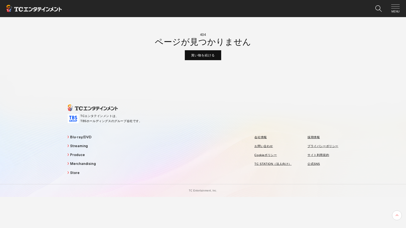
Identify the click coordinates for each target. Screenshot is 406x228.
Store (75, 173)
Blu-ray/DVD (81, 137)
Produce (77, 155)
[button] (378, 8)
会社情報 (260, 137)
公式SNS (313, 164)
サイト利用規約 (318, 155)
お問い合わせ (263, 146)
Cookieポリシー (265, 155)
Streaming (79, 146)
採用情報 (313, 137)
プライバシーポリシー (322, 146)
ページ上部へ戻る (397, 215)
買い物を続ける (203, 55)
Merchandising (83, 164)
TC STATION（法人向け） (273, 164)
